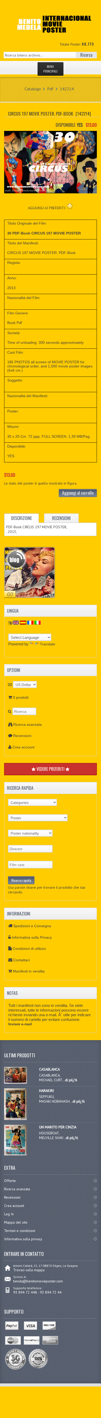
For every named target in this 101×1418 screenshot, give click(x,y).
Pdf (50, 88)
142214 (67, 88)
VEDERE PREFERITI (50, 769)
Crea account (23, 747)
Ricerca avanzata (27, 724)
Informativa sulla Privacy (32, 937)
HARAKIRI (46, 1090)
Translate (47, 644)
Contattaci (21, 960)
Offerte (10, 1180)
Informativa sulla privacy (23, 1239)
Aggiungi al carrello (77, 493)
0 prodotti (20, 697)
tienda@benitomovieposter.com (38, 1281)
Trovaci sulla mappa (29, 1270)
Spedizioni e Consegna (32, 926)
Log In (9, 1214)
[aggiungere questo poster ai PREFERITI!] (70, 206)
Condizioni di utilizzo (29, 948)
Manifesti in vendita (29, 971)
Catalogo (33, 88)
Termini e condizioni (19, 1230)
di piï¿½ (71, 1080)
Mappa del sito (15, 1222)
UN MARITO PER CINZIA (57, 1127)
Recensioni (22, 736)
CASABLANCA (49, 1069)
